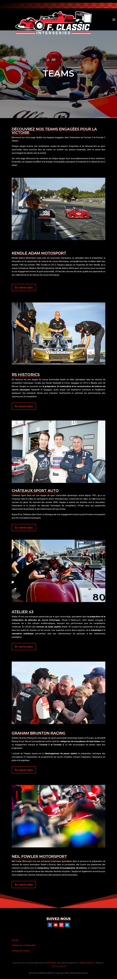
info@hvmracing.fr (86, 963)
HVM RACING (50, 963)
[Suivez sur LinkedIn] (67, 925)
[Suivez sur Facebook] (88, 5)
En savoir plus (24, 287)
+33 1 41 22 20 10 (59, 966)
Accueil (15, 940)
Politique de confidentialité (24, 945)
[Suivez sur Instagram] (94, 5)
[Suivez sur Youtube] (100, 5)
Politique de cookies (21, 951)
